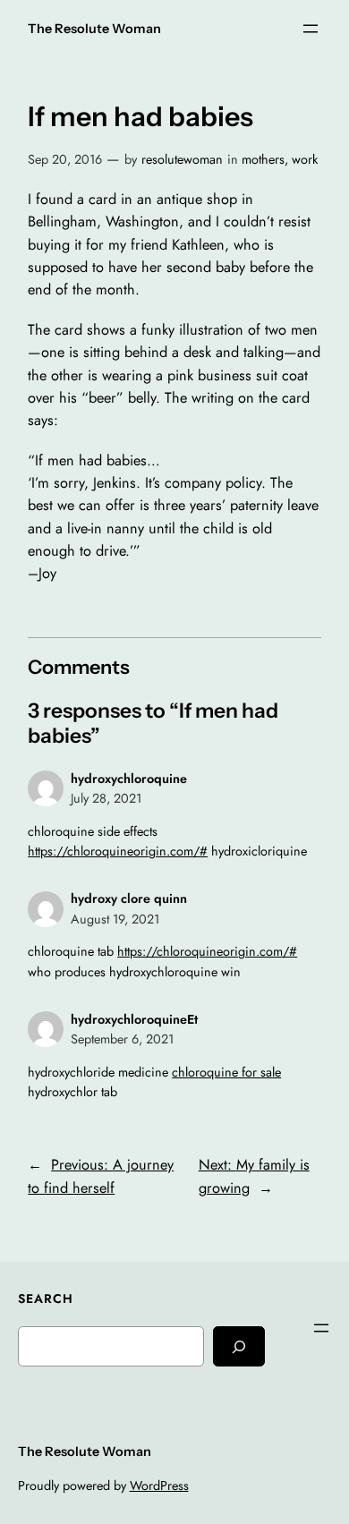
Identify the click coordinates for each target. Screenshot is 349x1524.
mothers (263, 159)
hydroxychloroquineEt (134, 1019)
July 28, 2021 (106, 798)
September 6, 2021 (122, 1039)
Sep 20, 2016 (65, 159)
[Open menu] (310, 28)
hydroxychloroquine (129, 779)
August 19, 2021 (115, 919)
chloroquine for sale (226, 1072)
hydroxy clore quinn (129, 898)
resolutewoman (182, 159)
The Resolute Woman (94, 29)
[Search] (239, 1346)
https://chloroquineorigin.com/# (118, 851)
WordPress (159, 1485)
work (305, 159)
